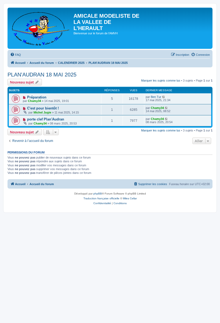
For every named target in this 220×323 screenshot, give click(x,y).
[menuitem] (15, 55)
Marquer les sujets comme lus (160, 80)
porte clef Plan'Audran (45, 119)
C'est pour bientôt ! (43, 108)
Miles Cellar (130, 198)
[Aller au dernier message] (164, 96)
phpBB (97, 193)
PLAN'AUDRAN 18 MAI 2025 (42, 75)
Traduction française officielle (101, 198)
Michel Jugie (42, 112)
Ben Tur (156, 96)
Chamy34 (34, 100)
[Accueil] (41, 28)
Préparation (36, 97)
